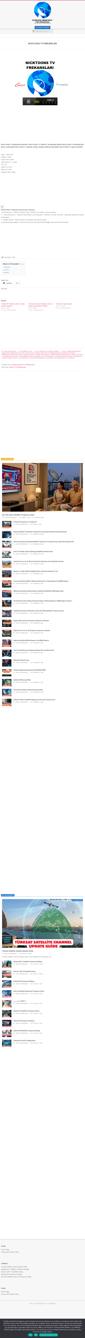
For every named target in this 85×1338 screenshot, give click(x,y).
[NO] (82, 1328)
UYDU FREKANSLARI (59, 358)
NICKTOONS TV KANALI (34, 354)
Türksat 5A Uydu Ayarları (64, 304)
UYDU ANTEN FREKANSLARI (36, 358)
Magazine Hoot (40, 1303)
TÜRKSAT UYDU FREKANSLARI (20, 358)
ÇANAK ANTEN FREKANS (73, 351)
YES (30, 1335)
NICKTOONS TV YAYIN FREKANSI (19, 356)
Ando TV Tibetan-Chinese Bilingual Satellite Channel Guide (33, 551)
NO (36, 1335)
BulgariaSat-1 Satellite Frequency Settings (27, 961)
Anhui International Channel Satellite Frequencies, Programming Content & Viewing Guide (43, 541)
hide (22, 264)
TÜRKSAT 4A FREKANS (61, 356)
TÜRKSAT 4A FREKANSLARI (74, 356)
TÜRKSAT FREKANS (7, 358)
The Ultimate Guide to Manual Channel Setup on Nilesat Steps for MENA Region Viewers (42, 601)
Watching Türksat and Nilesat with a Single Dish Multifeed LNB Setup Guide (38, 591)
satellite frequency (35, 356)
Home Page (5, 1249)
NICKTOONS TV (22, 353)
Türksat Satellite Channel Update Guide (17, 951)
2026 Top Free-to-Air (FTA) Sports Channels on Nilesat (31, 630)
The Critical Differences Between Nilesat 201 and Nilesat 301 (33, 650)
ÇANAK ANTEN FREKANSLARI (9, 353)
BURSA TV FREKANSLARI (17, 367)
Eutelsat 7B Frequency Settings (23, 1021)
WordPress (53, 1303)
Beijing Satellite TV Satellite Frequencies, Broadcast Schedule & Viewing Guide (40, 532)
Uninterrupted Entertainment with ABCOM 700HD (29, 670)
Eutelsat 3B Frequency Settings (23, 981)
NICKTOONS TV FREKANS (33, 353)
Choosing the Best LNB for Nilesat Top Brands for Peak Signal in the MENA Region (41, 581)
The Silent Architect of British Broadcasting (28, 690)
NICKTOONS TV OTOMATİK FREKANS (51, 354)
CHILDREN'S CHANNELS (53, 351)
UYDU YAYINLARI (69, 358)
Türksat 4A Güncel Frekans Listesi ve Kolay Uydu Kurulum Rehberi (40, 305)
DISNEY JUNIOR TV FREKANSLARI (23, 365)
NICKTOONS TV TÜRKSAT (68, 354)
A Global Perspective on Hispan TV (25, 522)
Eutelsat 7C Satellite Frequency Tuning (26, 1011)
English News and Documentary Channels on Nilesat (31, 620)
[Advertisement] (42, 127)
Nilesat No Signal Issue (21, 660)
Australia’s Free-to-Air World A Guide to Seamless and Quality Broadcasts (38, 561)
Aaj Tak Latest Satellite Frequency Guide (18, 515)
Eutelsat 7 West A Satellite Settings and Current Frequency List (34, 700)
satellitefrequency (48, 356)
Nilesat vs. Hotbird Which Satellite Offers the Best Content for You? (35, 571)
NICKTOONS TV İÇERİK (21, 354)
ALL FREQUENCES (41, 351)
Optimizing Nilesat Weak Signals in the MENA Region (31, 640)
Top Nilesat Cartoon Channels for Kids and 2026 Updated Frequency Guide (38, 611)
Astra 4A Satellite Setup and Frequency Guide (28, 991)
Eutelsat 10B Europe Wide (22, 680)
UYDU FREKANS (49, 358)
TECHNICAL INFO (39, 517)
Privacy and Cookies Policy (10, 1252)
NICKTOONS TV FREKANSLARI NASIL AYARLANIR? (54, 353)
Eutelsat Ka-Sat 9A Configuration (24, 1040)
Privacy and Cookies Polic (48, 1335)
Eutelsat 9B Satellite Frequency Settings (26, 1031)
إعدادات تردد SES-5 (19, 1001)
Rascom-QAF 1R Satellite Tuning (24, 971)
